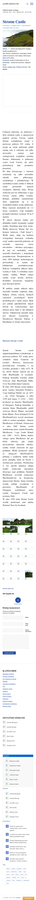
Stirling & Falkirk (7, 701)
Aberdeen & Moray (8, 674)
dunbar (17, 874)
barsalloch (19, 868)
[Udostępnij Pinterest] (6, 593)
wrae (7, 883)
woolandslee (26, 880)
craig (24, 871)
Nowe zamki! (7, 694)
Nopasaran (27, 25)
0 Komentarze (6, 25)
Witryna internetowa (28, 630)
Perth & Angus (7, 696)
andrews (13, 868)
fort (26, 874)
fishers (21, 874)
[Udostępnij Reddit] (11, 593)
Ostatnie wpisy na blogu (10, 10)
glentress (8, 877)
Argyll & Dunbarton (8, 676)
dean (12, 874)
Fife (4, 686)
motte (22, 877)
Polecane (5, 699)
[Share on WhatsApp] (5, 593)
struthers (8, 880)
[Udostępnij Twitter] (4, 593)
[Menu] (30, 3)
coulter (20, 871)
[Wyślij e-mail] (13, 593)
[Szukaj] (26, 3)
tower (13, 880)
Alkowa (8, 868)
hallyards (14, 877)
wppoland (18, 897)
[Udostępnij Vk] (10, 593)
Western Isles (7, 706)
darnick (8, 874)
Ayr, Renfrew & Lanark (9, 679)
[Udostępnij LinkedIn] (7, 593)
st (25, 877)
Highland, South (16, 25)
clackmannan (14, 871)
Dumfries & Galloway (9, 684)
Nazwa (27, 618)
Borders (5, 681)
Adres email (27, 624)
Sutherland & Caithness (10, 704)
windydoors (19, 880)
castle (7, 871)
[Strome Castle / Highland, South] (18, 38)
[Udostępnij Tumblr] (8, 593)
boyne (24, 868)
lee (18, 877)
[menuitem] (26, 3)
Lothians (5, 691)
